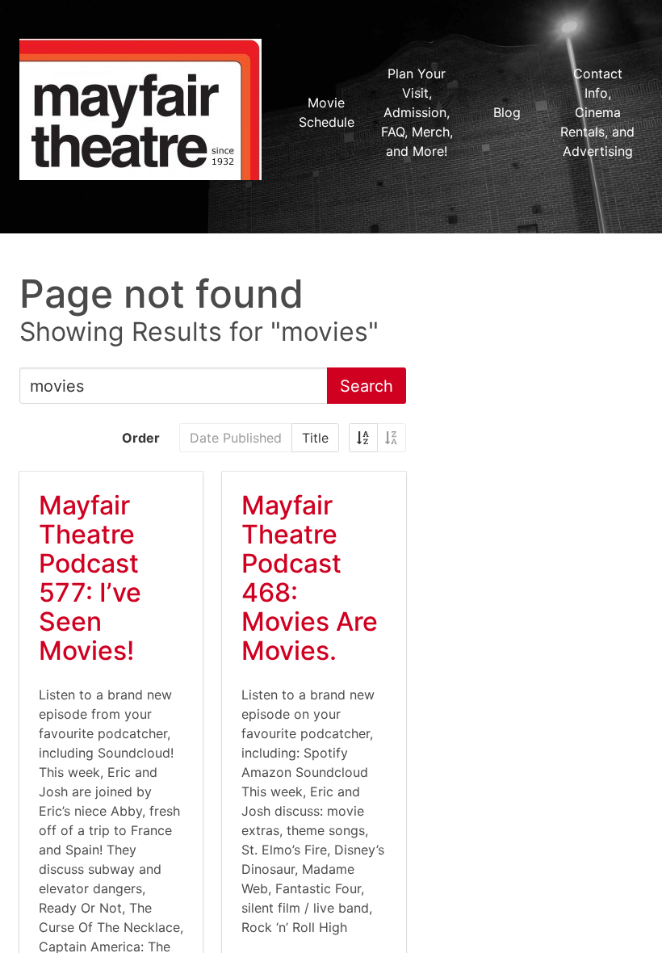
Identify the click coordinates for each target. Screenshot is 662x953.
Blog (507, 112)
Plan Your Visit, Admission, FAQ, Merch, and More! (417, 112)
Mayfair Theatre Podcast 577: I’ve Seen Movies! (90, 577)
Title (315, 438)
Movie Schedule (326, 112)
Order (141, 438)
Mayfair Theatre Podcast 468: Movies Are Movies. (309, 577)
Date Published (236, 438)
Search (366, 386)
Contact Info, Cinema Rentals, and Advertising (597, 112)
